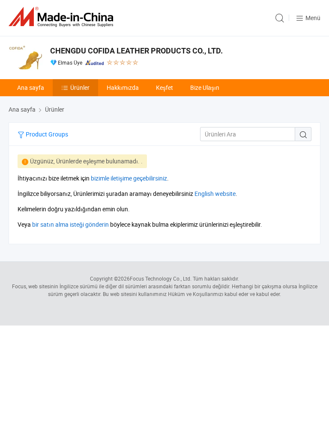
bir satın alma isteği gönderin (70, 224)
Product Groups (46, 134)
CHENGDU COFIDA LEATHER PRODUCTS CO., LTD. (136, 50)
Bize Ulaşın (204, 87)
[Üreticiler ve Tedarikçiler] (63, 17)
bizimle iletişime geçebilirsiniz (129, 178)
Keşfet (164, 87)
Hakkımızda (123, 87)
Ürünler (80, 87)
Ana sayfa (30, 87)
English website (215, 193)
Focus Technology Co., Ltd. (160, 278)
